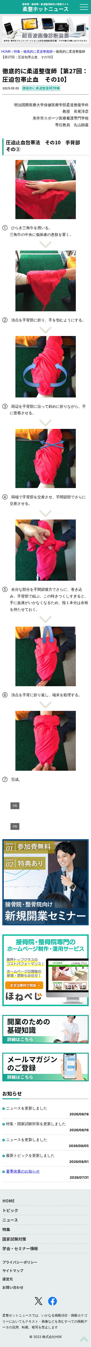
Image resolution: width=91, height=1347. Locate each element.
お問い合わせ (12, 1287)
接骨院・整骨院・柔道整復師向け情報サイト (45, 7)
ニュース (10, 1220)
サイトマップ (12, 1270)
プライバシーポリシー (19, 1262)
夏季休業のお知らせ (23, 1171)
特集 (17, 51)
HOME (6, 51)
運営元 (7, 1278)
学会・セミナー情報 (20, 1248)
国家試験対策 (14, 1239)
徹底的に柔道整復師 (38, 51)
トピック (10, 1210)
